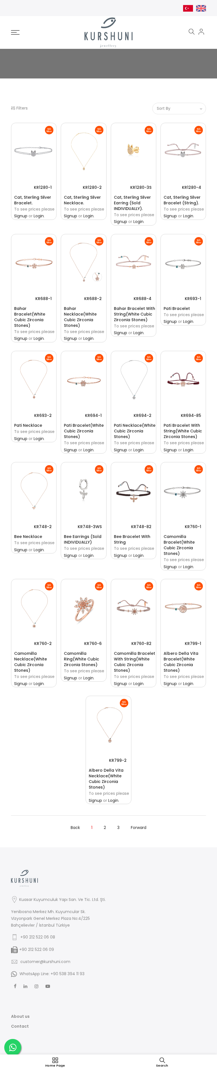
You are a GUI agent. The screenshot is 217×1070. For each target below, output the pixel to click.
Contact (20, 1026)
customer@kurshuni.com (45, 961)
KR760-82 (141, 643)
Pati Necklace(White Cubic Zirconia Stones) (134, 431)
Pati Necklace (28, 425)
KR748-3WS (90, 526)
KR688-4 (142, 298)
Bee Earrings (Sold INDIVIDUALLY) (82, 539)
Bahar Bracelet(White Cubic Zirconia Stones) (29, 317)
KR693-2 (43, 415)
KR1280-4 (191, 187)
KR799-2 (118, 760)
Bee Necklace (28, 536)
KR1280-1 (43, 187)
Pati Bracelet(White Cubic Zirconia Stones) (84, 431)
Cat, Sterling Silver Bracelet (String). (182, 200)
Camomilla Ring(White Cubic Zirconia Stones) (81, 659)
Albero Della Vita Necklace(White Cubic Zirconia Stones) (106, 778)
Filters (22, 108)
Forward (138, 827)
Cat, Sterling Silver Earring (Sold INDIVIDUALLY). (132, 202)
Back (75, 827)
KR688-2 (93, 298)
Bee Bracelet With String (132, 539)
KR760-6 (93, 643)
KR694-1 (93, 415)
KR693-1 (193, 298)
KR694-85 (191, 415)
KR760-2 (43, 643)
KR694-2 (142, 415)
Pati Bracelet (177, 308)
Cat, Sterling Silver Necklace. (82, 200)
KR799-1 (193, 643)
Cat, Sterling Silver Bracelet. (32, 200)
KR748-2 (43, 526)
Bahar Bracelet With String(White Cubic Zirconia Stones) (134, 314)
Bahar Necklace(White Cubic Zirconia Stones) (80, 317)
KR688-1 (43, 298)
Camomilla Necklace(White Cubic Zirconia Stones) (30, 662)
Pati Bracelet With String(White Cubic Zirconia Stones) (183, 431)
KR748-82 (141, 526)
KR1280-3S (140, 187)
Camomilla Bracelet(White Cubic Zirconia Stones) (179, 545)
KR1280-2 (92, 187)
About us (20, 1016)
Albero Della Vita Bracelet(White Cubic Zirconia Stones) (181, 662)
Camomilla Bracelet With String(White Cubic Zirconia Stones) (134, 662)
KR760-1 (193, 526)
